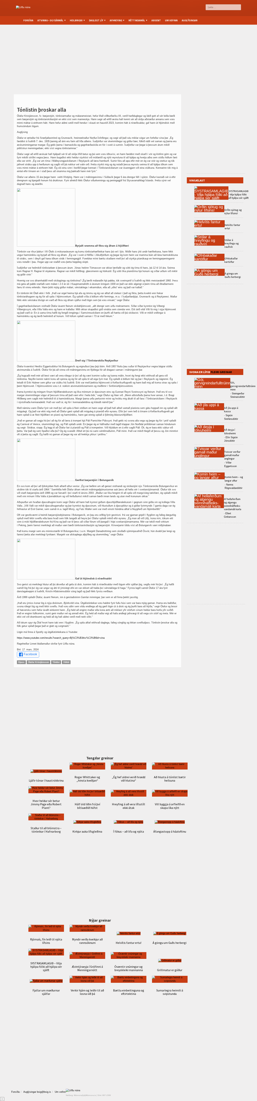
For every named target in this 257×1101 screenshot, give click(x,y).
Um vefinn (171, 20)
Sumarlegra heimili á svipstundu (169, 992)
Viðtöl (66, 662)
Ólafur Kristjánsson (38, 662)
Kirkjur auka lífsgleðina (87, 831)
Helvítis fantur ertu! (128, 943)
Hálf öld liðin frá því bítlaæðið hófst (87, 805)
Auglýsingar (189, 20)
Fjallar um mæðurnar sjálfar (46, 992)
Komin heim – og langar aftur (234, 478)
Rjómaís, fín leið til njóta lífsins (46, 941)
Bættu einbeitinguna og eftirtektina (128, 992)
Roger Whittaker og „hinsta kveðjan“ (87, 778)
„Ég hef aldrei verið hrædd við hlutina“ (128, 778)
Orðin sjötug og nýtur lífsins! (233, 211)
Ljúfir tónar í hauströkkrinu (46, 780)
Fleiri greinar (221, 372)
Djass (21, 662)
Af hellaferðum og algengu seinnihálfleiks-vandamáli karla (232, 504)
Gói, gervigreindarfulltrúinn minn (242, 386)
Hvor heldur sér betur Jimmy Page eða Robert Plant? (46, 804)
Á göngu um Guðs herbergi (170, 943)
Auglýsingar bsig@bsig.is (37, 1091)
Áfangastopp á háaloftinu (169, 831)
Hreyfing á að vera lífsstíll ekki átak (128, 805)
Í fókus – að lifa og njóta (128, 831)
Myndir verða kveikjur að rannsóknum (87, 941)
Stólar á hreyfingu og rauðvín (231, 243)
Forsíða (28, 20)
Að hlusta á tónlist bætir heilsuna (170, 778)
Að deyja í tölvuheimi (230, 431)
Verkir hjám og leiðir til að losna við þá (87, 992)
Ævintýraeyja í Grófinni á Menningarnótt (87, 968)
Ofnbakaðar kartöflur (231, 260)
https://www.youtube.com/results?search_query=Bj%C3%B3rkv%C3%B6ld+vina (61, 637)
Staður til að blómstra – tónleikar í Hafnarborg (46, 829)
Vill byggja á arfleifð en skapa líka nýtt (170, 805)
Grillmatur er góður (169, 970)
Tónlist (56, 662)
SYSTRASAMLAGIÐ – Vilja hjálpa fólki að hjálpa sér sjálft (46, 966)
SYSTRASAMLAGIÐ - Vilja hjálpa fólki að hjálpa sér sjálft (238, 194)
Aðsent (156, 20)
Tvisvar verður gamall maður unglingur (232, 455)
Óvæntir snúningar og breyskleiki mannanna (128, 968)
